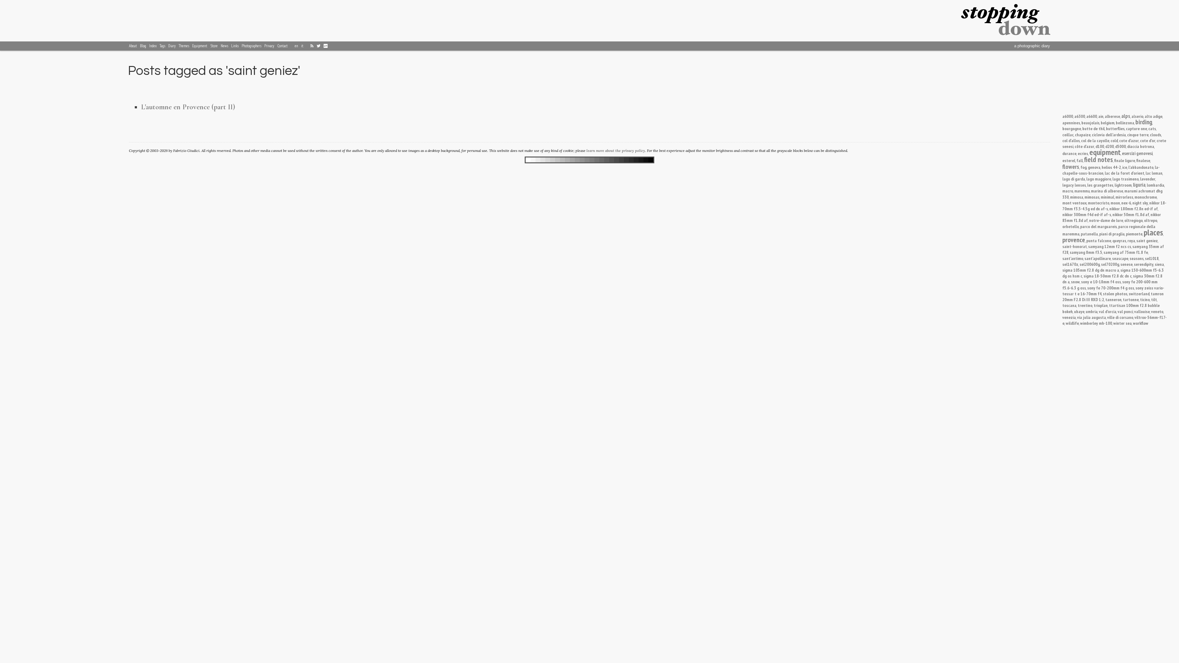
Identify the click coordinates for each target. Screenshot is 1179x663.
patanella (1089, 234)
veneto (1157, 311)
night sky (1140, 203)
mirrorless (1124, 197)
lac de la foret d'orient (1124, 173)
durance (1069, 153)
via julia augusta (1091, 317)
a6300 (1079, 116)
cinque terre (1138, 135)
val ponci (1125, 311)
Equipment (199, 45)
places (1153, 232)
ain (1100, 116)
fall (1079, 160)
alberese (1112, 116)
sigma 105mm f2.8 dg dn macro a (1090, 270)
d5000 (1120, 146)
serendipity (1144, 264)
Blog (143, 45)
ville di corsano (1120, 317)
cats (1152, 128)
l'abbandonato (1141, 167)
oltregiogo (1133, 220)
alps (1125, 115)
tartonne (1131, 299)
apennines (1071, 123)
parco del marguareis (1098, 226)
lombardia (1155, 185)
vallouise (1142, 311)
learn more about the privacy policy (615, 150)
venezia (1069, 317)
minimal (1107, 197)
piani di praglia (1112, 234)
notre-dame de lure (1106, 220)
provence (1073, 239)
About (133, 45)
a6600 (1091, 116)
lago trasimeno (1125, 179)
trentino (1085, 305)
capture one (1136, 128)
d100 (1099, 146)
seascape (1120, 258)
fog (1083, 167)
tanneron (1113, 299)
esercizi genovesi (1137, 153)
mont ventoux (1074, 203)
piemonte (1134, 234)
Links (235, 45)
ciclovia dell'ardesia (1109, 135)
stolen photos (1115, 294)
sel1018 (1152, 258)
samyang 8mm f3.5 (1086, 252)
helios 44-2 (1111, 167)
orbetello (1070, 226)
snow (1075, 282)
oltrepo (1150, 220)
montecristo (1098, 203)
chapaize (1083, 135)
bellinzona (1125, 123)
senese (1126, 264)
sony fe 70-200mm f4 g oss (1110, 288)
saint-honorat (1074, 246)
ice (1124, 167)
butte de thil (1093, 128)
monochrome (1145, 197)
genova (1094, 167)
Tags (162, 45)
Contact (282, 45)
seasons (1137, 258)
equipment (1105, 152)
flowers (1070, 166)
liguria (1139, 184)
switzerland (1139, 294)
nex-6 (1126, 203)
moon (1115, 203)
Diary (172, 45)
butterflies (1115, 128)
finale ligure (1124, 160)
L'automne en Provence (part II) (188, 107)
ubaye (1079, 311)
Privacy (269, 45)
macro (1067, 191)
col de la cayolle (1095, 140)
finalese (1143, 160)
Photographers (251, 45)
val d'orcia (1107, 311)
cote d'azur (1129, 140)
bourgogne (1071, 128)
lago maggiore (1098, 179)
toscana (1069, 305)
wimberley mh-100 (1096, 323)
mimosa (1076, 197)
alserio (1137, 116)
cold (1114, 140)
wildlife (1072, 323)
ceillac (1068, 135)
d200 (1109, 146)
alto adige (1153, 116)
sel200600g (1090, 264)
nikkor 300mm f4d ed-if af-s (1086, 214)
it (302, 45)
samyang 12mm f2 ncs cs (1109, 246)
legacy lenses (1074, 185)
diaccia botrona (1140, 146)
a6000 (1067, 116)
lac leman (1154, 173)
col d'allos (1071, 140)
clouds (1155, 135)
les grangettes (1100, 185)
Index (153, 45)
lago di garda (1073, 179)
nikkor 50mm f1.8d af (1130, 214)
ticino (1145, 299)
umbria (1092, 311)
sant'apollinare (1097, 258)
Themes (184, 45)
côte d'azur (1084, 146)
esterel (1068, 160)
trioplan (1101, 305)
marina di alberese (1107, 191)
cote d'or (1147, 140)
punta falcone (1098, 240)
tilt (1154, 299)
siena (1159, 264)
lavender (1147, 179)
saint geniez (1147, 240)
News (224, 45)
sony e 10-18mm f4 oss (1101, 282)
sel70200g (1110, 264)
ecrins (1083, 153)
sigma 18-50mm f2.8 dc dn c (1108, 276)
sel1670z (1070, 264)
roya (1131, 240)
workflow (1140, 323)
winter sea (1122, 323)
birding (1143, 122)
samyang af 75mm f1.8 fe (1125, 252)
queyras (1119, 240)
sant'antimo (1072, 258)
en (296, 45)
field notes (1098, 159)
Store (214, 45)
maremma (1082, 191)
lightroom (1123, 185)
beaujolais (1090, 123)
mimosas (1091, 197)
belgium (1108, 123)
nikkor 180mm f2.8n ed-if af (1133, 208)
